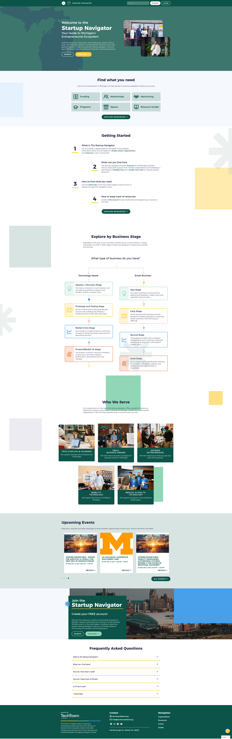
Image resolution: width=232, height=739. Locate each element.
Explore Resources (115, 117)
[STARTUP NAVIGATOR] (69, 3)
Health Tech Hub (136, 170)
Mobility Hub (118, 170)
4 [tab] (68, 578)
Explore (82, 54)
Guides (161, 727)
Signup (155, 3)
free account (113, 200)
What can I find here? (82, 664)
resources (89, 153)
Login (166, 3)
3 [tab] (66, 578)
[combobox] (225, 737)
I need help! (78, 694)
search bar (92, 185)
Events (161, 724)
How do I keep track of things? (85, 679)
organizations (129, 151)
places (120, 151)
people (114, 151)
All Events (160, 579)
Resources (162, 720)
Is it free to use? (79, 686)
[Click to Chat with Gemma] (227, 731)
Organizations (164, 717)
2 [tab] (64, 578)
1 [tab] (62, 578)
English (224, 737)
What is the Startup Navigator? (85, 657)
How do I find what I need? (84, 672)
